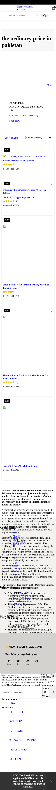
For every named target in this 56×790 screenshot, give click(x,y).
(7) (17, 164)
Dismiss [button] (51, 781)
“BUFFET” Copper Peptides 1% (18, 197)
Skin (14, 563)
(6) (17, 201)
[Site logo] (28, 9)
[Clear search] (38, 16)
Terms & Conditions (22, 601)
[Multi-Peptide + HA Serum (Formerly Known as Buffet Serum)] (28, 249)
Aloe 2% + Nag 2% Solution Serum (20, 466)
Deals (15, 571)
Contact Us (17, 539)
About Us (17, 536)
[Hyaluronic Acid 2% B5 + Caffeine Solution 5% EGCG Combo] (28, 340)
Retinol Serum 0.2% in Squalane (18, 160)
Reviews (16, 544)
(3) (17, 382)
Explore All (18, 574)
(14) (17, 292)
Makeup (16, 568)
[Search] (44, 15)
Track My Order (20, 592)
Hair (14, 565)
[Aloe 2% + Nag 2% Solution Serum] (28, 430)
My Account (18, 541)
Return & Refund (21, 598)
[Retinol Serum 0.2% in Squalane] (28, 152)
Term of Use (18, 603)
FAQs (15, 533)
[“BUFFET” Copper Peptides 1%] (28, 187)
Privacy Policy (19, 595)
